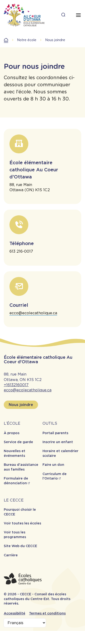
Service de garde (18, 442)
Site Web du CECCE (20, 546)
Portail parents (55, 433)
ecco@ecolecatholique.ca (33, 313)
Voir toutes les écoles (22, 523)
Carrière (11, 555)
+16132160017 (16, 385)
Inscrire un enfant (57, 442)
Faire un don (53, 465)
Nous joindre (21, 404)
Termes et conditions (47, 613)
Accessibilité (14, 613)
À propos (11, 433)
